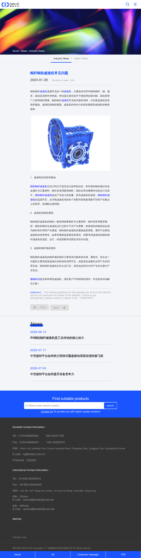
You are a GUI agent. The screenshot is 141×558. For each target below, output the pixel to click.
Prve (43, 307)
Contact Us (47, 411)
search (110, 405)
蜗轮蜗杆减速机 (38, 186)
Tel (52, 554)
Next (55, 307)
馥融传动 (35, 279)
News (24, 50)
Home (16, 50)
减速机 (43, 91)
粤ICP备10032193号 (23, 548)
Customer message (88, 554)
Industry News (37, 50)
